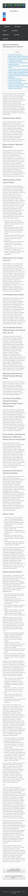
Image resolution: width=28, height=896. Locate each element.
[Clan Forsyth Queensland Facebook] (4, 13)
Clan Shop (16, 34)
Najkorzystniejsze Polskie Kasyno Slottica (18, 58)
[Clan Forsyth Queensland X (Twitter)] (4, 16)
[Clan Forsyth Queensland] (14, 5)
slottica (16, 627)
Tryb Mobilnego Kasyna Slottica (15, 61)
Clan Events (17, 26)
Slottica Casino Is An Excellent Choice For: (18, 59)
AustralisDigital (17, 891)
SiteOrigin (14, 893)
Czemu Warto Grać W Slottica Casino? (17, 80)
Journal (4, 30)
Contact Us (5, 38)
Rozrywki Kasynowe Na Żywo (15, 78)
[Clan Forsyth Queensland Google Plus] (4, 19)
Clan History (15, 30)
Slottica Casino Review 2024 (14, 82)
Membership (6, 34)
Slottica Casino (11, 77)
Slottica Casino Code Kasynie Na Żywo (14, 876)
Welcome (7, 26)
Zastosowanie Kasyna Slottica (15, 54)
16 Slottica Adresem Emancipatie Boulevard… (14, 869)
